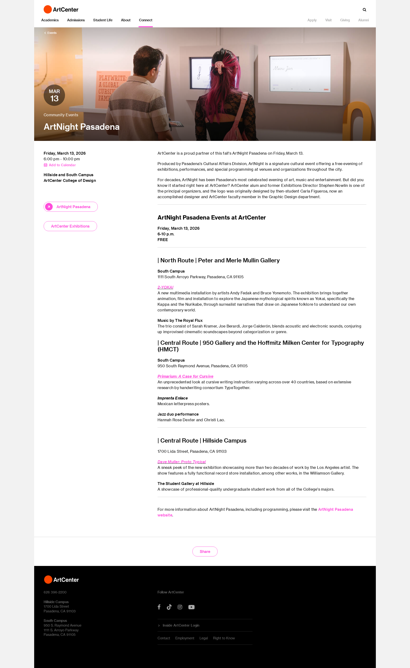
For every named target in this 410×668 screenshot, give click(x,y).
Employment (184, 638)
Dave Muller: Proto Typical (182, 461)
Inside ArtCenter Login (181, 625)
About (125, 20)
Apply (312, 20)
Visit (328, 20)
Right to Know (224, 638)
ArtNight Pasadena (73, 206)
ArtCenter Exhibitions (70, 226)
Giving (345, 20)
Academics (50, 20)
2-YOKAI (165, 287)
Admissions (76, 20)
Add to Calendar (62, 165)
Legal (204, 638)
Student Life (102, 20)
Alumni (363, 20)
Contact (164, 638)
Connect (145, 20)
